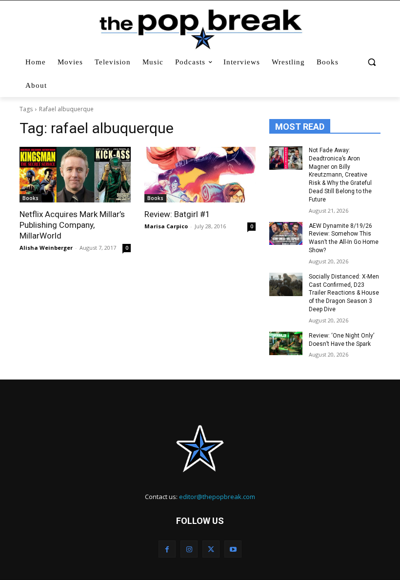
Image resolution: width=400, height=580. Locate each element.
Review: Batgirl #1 (177, 214)
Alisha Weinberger (46, 247)
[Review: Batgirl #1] (200, 174)
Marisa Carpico (166, 226)
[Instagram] (189, 549)
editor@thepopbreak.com (217, 496)
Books (30, 198)
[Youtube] (232, 549)
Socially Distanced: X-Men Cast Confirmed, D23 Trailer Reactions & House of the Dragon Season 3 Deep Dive (344, 293)
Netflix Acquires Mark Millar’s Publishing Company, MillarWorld (72, 224)
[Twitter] (211, 549)
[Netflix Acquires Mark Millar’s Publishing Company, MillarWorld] (75, 174)
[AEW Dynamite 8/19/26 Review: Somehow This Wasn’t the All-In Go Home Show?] (285, 233)
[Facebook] (167, 549)
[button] (371, 62)
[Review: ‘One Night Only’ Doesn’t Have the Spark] (285, 343)
